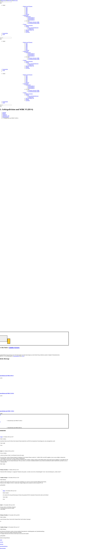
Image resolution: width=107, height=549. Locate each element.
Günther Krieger (14, 347)
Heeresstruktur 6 (16, 356)
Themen (24, 24)
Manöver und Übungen (27, 6)
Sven (1, 436)
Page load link (3, 548)
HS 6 (23, 356)
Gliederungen (25, 15)
